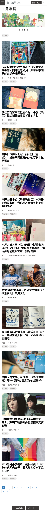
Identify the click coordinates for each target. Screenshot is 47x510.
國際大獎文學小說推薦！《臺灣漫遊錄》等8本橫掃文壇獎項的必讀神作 (23, 379)
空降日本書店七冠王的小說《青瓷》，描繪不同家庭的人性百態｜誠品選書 (23, 157)
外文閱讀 (12, 479)
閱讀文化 (12, 214)
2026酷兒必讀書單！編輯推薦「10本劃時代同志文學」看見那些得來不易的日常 (23, 467)
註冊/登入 (36, 3)
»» (7, 491)
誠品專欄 (12, 388)
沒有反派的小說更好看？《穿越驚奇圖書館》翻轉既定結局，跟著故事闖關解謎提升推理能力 (23, 70)
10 (36, 487)
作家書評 (12, 81)
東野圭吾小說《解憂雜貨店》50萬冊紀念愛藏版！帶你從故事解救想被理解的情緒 (23, 203)
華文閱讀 (4, 35)
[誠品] (14, 2)
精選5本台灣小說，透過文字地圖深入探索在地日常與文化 (23, 292)
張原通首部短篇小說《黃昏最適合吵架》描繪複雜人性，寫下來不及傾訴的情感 (23, 335)
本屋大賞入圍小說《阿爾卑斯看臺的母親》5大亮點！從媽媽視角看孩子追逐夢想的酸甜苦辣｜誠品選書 (23, 248)
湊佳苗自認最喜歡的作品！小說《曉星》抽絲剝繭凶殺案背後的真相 (23, 114)
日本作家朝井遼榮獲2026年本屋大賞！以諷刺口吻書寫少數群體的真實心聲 (23, 422)
